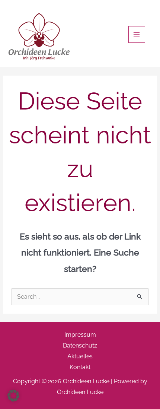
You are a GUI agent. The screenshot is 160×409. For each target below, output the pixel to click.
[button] (13, 395)
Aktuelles (80, 356)
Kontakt (80, 367)
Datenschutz (80, 345)
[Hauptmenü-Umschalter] (136, 34)
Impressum (80, 334)
